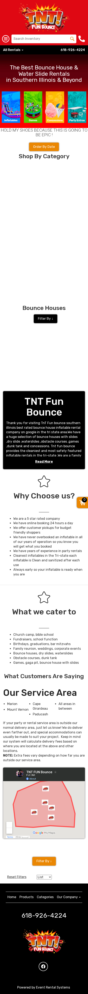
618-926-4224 (73, 50)
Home (11, 897)
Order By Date (44, 147)
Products (26, 897)
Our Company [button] (68, 897)
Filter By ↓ (45, 319)
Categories (45, 897)
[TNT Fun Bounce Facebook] (43, 966)
